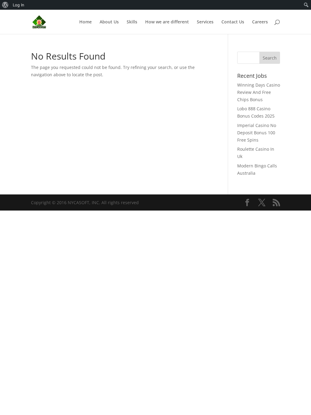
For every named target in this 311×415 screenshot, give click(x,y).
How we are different (167, 22)
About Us (109, 22)
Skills (132, 22)
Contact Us (232, 22)
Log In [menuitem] (18, 4)
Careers (260, 22)
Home (85, 22)
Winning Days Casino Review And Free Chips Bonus (258, 92)
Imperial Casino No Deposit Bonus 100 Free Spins (256, 132)
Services (205, 22)
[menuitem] (5, 5)
